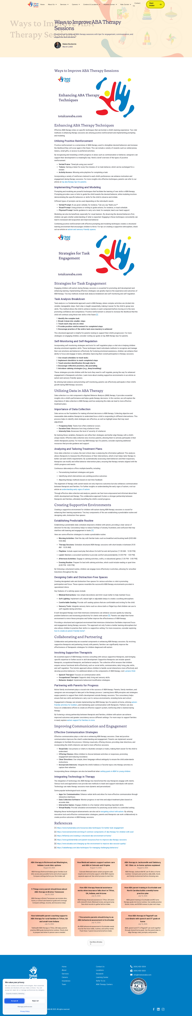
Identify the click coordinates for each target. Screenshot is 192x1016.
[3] (92, 530)
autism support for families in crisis (81, 720)
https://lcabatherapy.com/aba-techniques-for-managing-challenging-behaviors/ (87, 848)
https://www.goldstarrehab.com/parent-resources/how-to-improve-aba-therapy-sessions (92, 840)
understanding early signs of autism (76, 489)
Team (64, 984)
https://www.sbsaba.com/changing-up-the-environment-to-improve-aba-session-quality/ (91, 844)
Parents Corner (109, 4)
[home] (33, 4)
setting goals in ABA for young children (115, 771)
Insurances (66, 981)
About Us (51, 4)
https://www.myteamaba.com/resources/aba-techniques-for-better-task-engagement (90, 828)
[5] (109, 616)
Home (42, 4)
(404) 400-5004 (140, 967)
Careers (75, 4)
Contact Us (136, 4)
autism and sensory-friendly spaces (82, 229)
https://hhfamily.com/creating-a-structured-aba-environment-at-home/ (84, 836)
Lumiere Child (130, 671)
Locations (100, 970)
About (64, 970)
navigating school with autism (112, 811)
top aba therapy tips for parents (74, 182)
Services (63, 4)
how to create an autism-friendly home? (69, 631)
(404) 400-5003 (140, 971)
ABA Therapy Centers (104, 984)
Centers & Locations (90, 4)
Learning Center (102, 977)
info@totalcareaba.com (142, 975)
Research (99, 974)
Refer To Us (100, 981)
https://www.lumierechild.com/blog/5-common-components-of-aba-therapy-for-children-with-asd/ (95, 832)
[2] (97, 315)
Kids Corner (124, 4)
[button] (52, 4)
